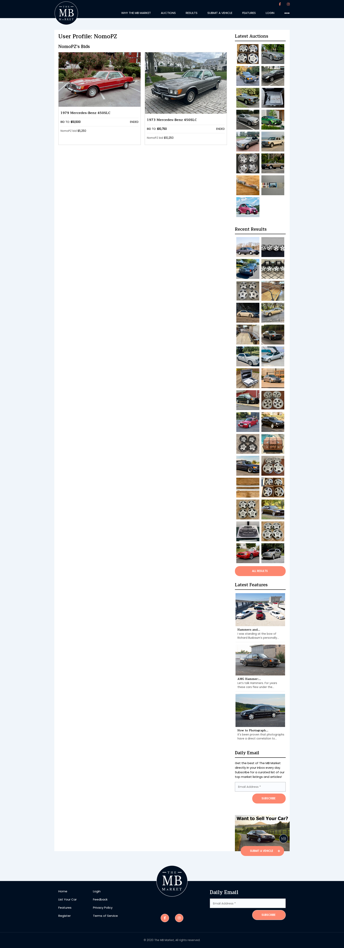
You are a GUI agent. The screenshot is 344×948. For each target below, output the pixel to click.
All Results (260, 571)
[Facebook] (280, 4)
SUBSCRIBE (269, 798)
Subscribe (269, 915)
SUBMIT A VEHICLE (262, 851)
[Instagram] (288, 4)
